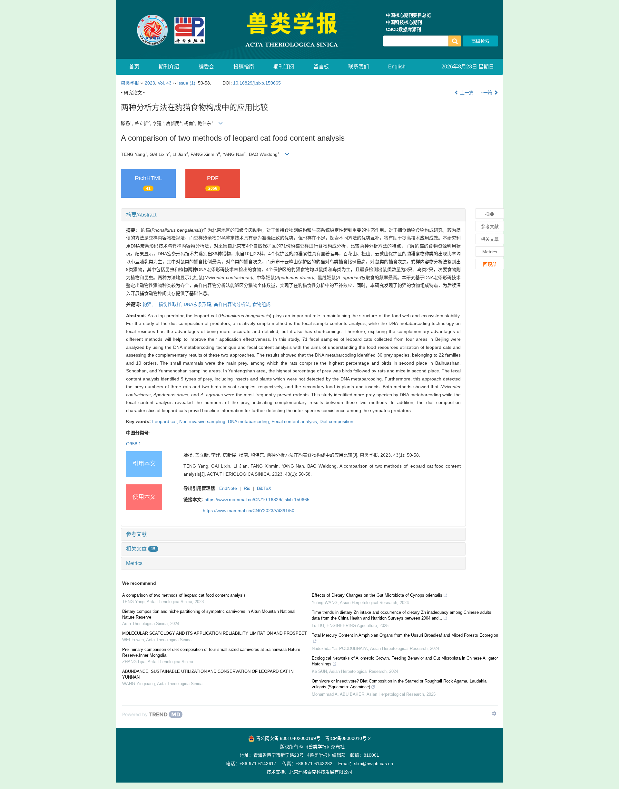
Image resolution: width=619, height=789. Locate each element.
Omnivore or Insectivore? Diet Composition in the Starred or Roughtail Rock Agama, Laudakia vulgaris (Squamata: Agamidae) (399, 684)
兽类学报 (130, 83)
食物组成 (261, 304)
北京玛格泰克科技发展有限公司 (320, 771)
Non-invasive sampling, (203, 421)
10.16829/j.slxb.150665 (257, 83)
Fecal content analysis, (295, 421)
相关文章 (140, 548)
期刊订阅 (283, 66)
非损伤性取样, (169, 304)
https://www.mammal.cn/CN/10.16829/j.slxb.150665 (257, 499)
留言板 (321, 66)
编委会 (206, 66)
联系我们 (358, 66)
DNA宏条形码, (199, 304)
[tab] (293, 215)
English (397, 66)
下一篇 (486, 92)
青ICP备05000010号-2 (348, 738)
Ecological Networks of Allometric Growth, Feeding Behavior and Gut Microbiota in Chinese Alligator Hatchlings (405, 661)
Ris (247, 488)
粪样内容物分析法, (233, 304)
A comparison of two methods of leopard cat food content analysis (184, 595)
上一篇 (466, 92)
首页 (134, 66)
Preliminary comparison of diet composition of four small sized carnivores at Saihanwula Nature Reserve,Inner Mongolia (211, 652)
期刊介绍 (169, 66)
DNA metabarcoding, (249, 421)
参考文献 (136, 534)
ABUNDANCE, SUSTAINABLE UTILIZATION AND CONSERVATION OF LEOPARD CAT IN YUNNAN (207, 674)
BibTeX (264, 488)
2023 (150, 83)
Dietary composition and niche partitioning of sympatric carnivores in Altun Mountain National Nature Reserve (208, 614)
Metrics (134, 563)
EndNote (228, 488)
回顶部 (489, 264)
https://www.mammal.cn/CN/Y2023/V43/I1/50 (248, 510)
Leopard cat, (165, 421)
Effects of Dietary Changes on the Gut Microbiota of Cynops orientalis (377, 595)
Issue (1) (186, 83)
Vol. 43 (165, 83)
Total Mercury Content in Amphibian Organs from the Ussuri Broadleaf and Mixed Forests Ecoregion (405, 635)
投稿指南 (243, 66)
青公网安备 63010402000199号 (287, 738)
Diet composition (336, 421)
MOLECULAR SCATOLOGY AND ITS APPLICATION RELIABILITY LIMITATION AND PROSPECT (214, 633)
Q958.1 (133, 443)
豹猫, (148, 304)
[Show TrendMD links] (494, 713)
